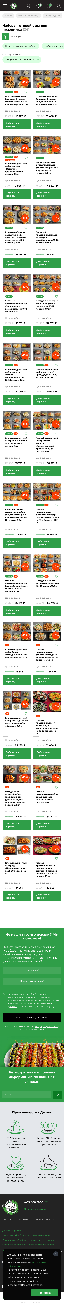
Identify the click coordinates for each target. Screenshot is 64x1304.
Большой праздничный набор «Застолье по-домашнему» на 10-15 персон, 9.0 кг (16, 306)
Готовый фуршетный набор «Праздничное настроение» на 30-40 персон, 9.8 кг (16, 722)
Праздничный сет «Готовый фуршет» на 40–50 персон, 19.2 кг (47, 583)
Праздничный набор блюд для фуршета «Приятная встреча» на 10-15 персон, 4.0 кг (16, 100)
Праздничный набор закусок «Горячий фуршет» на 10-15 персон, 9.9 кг (47, 305)
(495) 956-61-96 (33, 1202)
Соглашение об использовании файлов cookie (28, 1244)
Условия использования (32, 1029)
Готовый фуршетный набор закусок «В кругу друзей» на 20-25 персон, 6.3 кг (47, 373)
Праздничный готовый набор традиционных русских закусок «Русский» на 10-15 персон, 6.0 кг (15, 798)
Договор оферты (11, 1230)
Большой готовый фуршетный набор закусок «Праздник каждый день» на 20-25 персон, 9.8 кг (16, 514)
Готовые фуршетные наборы (21, 46)
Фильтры (16, 36)
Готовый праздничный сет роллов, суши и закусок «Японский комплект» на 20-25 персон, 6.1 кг (46, 869)
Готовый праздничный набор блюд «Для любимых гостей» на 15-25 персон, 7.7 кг (16, 586)
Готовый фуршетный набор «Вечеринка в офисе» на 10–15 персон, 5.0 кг (16, 442)
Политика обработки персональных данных (27, 1235)
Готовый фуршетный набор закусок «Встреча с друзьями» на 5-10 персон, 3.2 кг (16, 168)
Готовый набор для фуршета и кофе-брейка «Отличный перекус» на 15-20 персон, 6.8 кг (15, 237)
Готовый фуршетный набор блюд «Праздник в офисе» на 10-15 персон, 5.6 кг (16, 653)
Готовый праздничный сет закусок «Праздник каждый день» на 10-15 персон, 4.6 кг (47, 654)
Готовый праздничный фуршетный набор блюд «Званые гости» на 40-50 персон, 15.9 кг (47, 516)
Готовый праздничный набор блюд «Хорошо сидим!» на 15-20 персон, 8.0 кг (47, 796)
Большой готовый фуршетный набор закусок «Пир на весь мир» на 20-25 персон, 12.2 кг (47, 167)
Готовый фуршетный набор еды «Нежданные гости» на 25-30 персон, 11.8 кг (16, 868)
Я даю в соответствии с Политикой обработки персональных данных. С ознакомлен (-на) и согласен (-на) (33, 1000)
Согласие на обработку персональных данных (28, 1240)
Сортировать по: (12, 54)
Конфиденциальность (46, 1026)
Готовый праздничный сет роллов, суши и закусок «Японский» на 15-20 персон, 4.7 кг (47, 727)
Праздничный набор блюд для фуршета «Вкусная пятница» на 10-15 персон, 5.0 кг (47, 100)
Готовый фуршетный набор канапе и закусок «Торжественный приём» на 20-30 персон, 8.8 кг (47, 445)
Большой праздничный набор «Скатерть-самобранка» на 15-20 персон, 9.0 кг (47, 237)
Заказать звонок (35, 1209)
